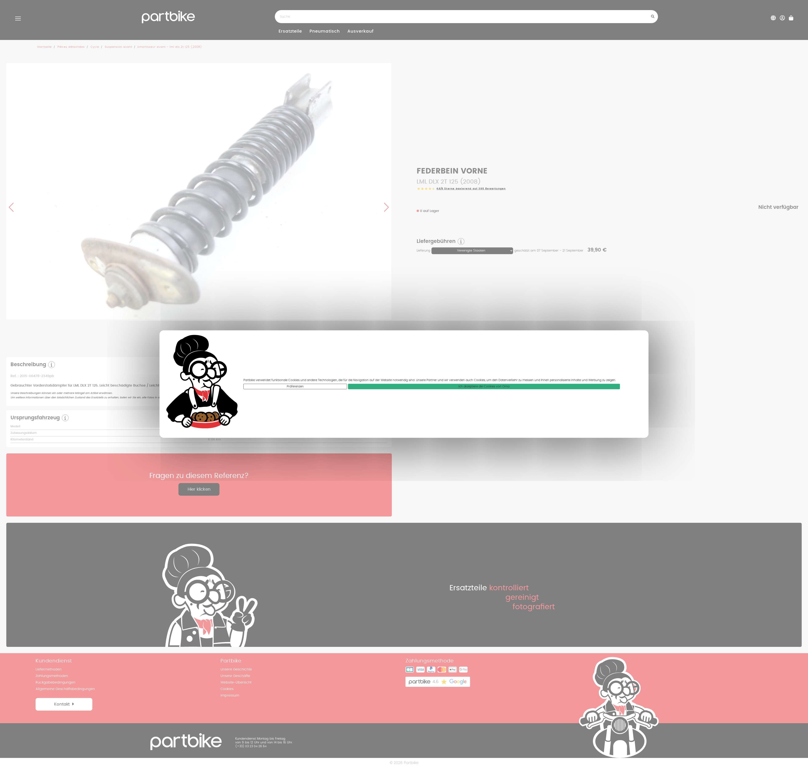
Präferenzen (295, 386)
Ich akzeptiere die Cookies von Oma (483, 386)
